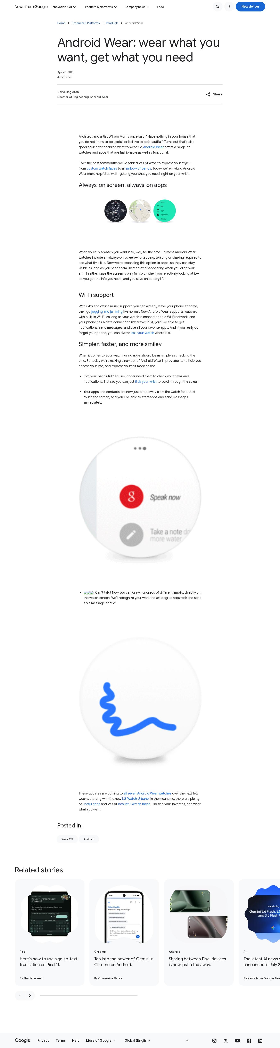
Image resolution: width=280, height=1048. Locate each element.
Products (112, 23)
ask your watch (142, 333)
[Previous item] (20, 995)
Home (61, 23)
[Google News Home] (31, 6)
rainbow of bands (138, 168)
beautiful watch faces (134, 804)
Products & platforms (98, 7)
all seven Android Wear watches (147, 793)
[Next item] (30, 995)
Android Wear (153, 147)
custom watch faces (102, 168)
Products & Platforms (86, 23)
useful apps (91, 804)
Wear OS (67, 839)
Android (89, 839)
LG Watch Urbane (135, 799)
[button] (250, 6)
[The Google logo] (22, 1040)
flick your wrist (146, 382)
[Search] (218, 6)
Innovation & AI (62, 7)
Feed (160, 7)
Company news (135, 7)
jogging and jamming (107, 312)
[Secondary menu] (229, 6)
